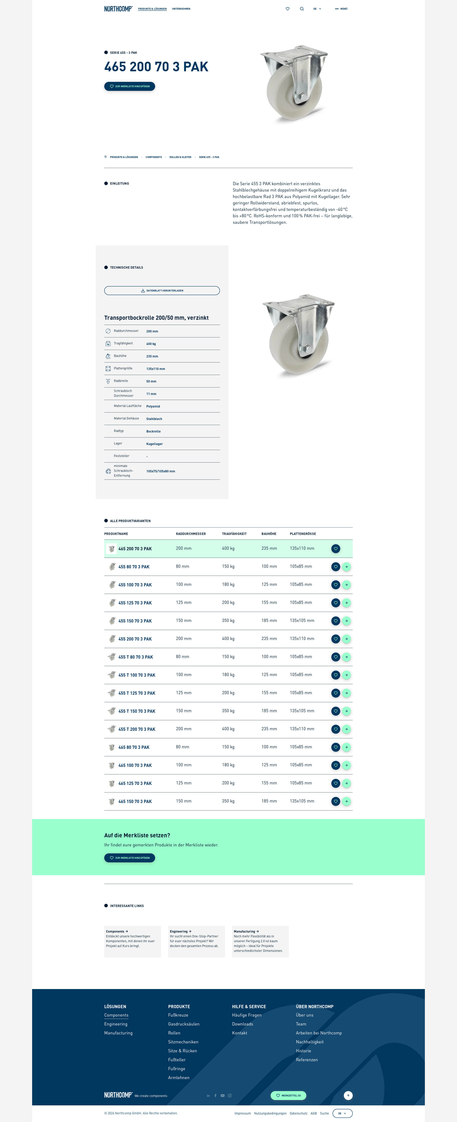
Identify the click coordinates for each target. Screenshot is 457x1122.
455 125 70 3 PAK (135, 603)
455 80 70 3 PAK (134, 566)
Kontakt (239, 1033)
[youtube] (222, 1095)
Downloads (242, 1024)
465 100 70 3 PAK (135, 765)
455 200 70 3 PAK (135, 639)
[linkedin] (208, 1095)
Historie (303, 1051)
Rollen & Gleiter (180, 157)
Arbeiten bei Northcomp (319, 1033)
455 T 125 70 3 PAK (137, 693)
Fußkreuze (178, 1015)
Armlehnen (179, 1078)
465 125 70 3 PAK (135, 783)
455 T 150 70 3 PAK (137, 711)
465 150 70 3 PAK (135, 801)
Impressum (243, 1113)
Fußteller (177, 1060)
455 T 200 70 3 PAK (137, 729)
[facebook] (215, 1095)
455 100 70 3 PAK (135, 584)
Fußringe (176, 1069)
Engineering (115, 1024)
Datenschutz (298, 1113)
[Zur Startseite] (118, 9)
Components (154, 157)
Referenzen (307, 1060)
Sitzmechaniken (183, 1042)
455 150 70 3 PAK (135, 621)
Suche (324, 1113)
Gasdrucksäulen (184, 1024)
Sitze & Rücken (182, 1051)
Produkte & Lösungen (124, 157)
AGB (314, 1113)
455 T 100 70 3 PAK (137, 675)
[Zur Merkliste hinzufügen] (335, 548)
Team (301, 1024)
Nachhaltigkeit (310, 1042)
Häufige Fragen (247, 1015)
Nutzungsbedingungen (270, 1113)
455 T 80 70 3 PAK (136, 657)
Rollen (174, 1033)
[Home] (105, 156)
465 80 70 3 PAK (134, 747)
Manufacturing (118, 1033)
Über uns (304, 1015)
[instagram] (229, 1095)
